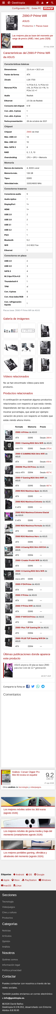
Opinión (6, 941)
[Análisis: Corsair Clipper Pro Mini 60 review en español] (5, 777)
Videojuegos (8, 907)
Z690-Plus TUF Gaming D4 (27, 627)
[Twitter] (47, 2)
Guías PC (36, 8)
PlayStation (31, 880)
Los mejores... (18, 47)
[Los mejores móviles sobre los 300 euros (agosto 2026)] (28, 801)
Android (20, 874)
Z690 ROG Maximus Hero (27, 536)
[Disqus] (28, 733)
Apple (6, 880)
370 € (49, 448)
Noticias (6, 930)
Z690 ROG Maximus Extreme (28, 501)
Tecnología (7, 901)
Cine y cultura (9, 912)
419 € (48, 461)
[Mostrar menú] (4, 2)
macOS (7, 885)
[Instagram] (37, 2)
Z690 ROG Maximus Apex (27, 491)
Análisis (6, 946)
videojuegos (35, 787)
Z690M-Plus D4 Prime (25, 467)
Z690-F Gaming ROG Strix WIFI (29, 478)
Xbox (17, 880)
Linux (18, 885)
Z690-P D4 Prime (23, 584)
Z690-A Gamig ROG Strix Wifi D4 (30, 547)
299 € (49, 438)
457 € (49, 472)
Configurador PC (20, 8)
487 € (49, 485)
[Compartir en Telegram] (43, 686)
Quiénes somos (10, 959)
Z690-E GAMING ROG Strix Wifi (30, 454)
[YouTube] (42, 2)
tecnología (23, 787)
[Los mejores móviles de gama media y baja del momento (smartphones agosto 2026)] (28, 823)
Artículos (6, 936)
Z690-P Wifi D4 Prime (25, 617)
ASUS (25, 21)
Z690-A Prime (22, 432)
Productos (27, 26)
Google (40, 874)
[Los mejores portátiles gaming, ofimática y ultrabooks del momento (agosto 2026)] (28, 844)
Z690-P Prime (21, 595)
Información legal (11, 965)
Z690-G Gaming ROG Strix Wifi (29, 571)
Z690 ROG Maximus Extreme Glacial (32, 512)
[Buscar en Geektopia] (52, 2)
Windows (46, 880)
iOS (30, 874)
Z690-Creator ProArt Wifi (27, 560)
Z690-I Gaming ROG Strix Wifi (29, 443)
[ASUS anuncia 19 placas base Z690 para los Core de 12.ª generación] (8, 670)
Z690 (29, 132)
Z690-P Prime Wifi (34, 16)
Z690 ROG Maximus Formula (28, 525)
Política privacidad (11, 970)
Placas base (42, 26)
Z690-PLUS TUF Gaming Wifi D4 (30, 638)
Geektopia (18, 2)
